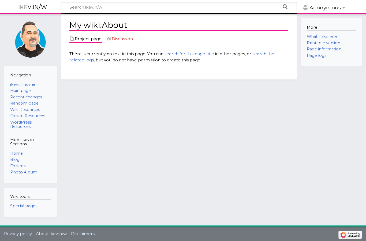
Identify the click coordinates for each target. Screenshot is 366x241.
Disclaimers (83, 233)
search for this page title (189, 53)
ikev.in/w (32, 6)
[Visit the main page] (30, 39)
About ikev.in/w (51, 233)
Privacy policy (18, 233)
